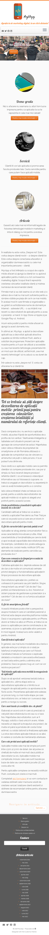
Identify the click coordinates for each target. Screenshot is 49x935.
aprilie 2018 (25, 895)
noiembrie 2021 (25, 860)
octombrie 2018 (25, 881)
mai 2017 (25, 916)
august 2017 (25, 907)
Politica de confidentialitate (25, 830)
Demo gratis (25, 821)
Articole (24, 824)
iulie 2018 (25, 887)
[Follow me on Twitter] (6, 31)
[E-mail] (3, 31)
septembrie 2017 (24, 904)
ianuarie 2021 (25, 866)
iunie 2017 (25, 913)
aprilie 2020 (25, 875)
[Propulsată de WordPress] (35, 928)
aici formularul (19, 778)
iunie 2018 (25, 889)
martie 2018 (25, 898)
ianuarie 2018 (25, 901)
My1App (21, 929)
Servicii (40, 808)
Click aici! (13, 52)
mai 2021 (25, 863)
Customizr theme (30, 932)
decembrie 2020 (24, 869)
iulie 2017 (25, 910)
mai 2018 (25, 892)
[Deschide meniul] (45, 30)
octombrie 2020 (25, 872)
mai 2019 (25, 878)
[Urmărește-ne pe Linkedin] (11, 31)
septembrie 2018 (24, 884)
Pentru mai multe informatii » (25, 118)
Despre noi (24, 827)
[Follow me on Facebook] (8, 31)
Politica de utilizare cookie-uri (25, 833)
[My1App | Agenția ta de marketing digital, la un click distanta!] (24, 11)
